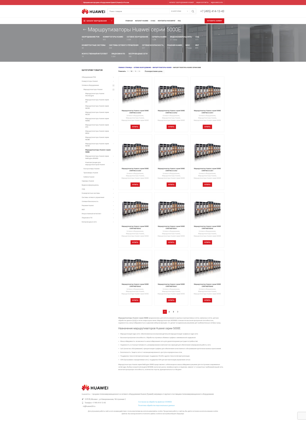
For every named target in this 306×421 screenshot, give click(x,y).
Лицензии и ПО (87, 218)
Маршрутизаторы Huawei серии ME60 (97, 132)
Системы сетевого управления (93, 197)
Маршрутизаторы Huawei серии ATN (97, 126)
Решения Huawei (88, 205)
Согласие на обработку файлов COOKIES (155, 402)
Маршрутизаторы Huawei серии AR (97, 101)
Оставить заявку (214, 21)
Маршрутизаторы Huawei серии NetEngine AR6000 (97, 157)
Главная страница (125, 67)
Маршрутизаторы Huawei (93, 89)
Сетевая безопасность (90, 201)
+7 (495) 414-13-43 (212, 11)
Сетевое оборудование (90, 85)
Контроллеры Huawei (91, 169)
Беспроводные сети (89, 222)
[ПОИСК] (193, 11)
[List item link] (109, 402)
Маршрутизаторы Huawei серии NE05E (97, 107)
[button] (135, 127)
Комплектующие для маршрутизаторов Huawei (95, 163)
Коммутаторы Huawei (90, 81)
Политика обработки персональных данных (156, 405)
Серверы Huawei (88, 181)
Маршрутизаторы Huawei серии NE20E (97, 113)
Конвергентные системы (91, 193)
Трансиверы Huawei (91, 173)
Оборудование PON (89, 77)
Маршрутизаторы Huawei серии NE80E (97, 120)
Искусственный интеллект (91, 214)
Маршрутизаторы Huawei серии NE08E (97, 138)
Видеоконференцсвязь (90, 185)
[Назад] (85, 29)
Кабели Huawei (89, 177)
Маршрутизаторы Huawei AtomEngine (94, 95)
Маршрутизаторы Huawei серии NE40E (97, 145)
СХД (83, 189)
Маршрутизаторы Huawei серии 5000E (98, 151)
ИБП (83, 209)
